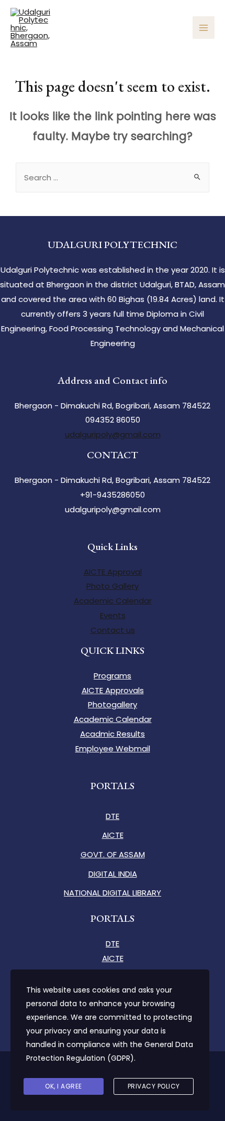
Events (113, 615)
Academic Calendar (113, 600)
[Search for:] (112, 177)
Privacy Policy (154, 1086)
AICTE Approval (113, 571)
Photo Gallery (112, 585)
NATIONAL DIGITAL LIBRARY (112, 892)
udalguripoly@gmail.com (113, 434)
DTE (112, 816)
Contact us (113, 629)
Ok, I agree (63, 1086)
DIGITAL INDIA (112, 873)
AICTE (112, 834)
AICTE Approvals (113, 690)
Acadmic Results (112, 733)
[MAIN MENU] (204, 27)
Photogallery (112, 704)
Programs (112, 675)
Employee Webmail (112, 748)
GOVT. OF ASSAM (113, 854)
